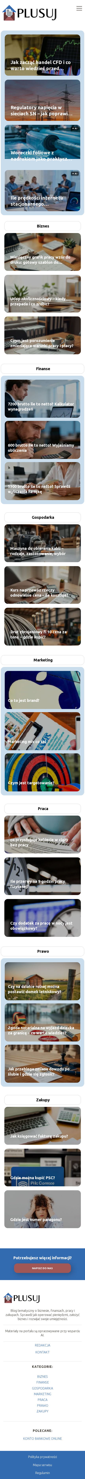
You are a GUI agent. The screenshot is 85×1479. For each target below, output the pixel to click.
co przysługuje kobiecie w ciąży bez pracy (39, 842)
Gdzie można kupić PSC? (32, 1177)
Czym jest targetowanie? (31, 783)
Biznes (43, 226)
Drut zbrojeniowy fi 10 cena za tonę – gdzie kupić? (38, 634)
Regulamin (42, 1473)
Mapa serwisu (42, 1465)
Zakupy (43, 1100)
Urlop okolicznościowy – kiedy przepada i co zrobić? (38, 301)
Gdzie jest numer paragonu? (36, 1219)
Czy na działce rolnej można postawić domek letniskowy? (34, 989)
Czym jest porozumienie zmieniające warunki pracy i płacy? (42, 343)
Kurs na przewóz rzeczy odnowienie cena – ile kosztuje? (39, 592)
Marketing (43, 660)
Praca (43, 808)
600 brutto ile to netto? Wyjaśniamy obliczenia (41, 448)
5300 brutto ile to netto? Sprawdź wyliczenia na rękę (39, 489)
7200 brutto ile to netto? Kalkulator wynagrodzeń (41, 406)
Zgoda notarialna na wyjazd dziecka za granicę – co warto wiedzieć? (41, 1030)
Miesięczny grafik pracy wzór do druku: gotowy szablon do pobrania (40, 260)
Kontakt (42, 1352)
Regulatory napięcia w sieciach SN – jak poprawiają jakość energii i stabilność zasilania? (42, 111)
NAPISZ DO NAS (42, 1268)
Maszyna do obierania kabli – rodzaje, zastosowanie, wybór (38, 551)
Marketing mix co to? (27, 741)
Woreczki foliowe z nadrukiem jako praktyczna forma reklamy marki (42, 156)
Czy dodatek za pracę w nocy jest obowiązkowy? (41, 926)
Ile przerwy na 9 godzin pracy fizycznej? (37, 884)
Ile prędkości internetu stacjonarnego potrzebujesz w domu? (37, 201)
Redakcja (42, 1345)
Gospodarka (43, 517)
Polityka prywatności (42, 1457)
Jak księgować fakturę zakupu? (39, 1136)
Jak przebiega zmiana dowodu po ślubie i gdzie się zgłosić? (39, 1071)
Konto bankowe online (42, 1438)
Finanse (43, 368)
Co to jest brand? (23, 700)
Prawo (43, 951)
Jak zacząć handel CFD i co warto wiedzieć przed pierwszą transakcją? (41, 66)
